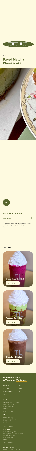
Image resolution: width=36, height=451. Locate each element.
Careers (20, 388)
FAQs (19, 391)
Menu (19, 385)
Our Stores (6, 388)
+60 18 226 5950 (8, 411)
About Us (6, 385)
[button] (32, 4)
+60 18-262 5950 (8, 426)
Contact (5, 394)
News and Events (8, 391)
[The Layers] (18, 44)
